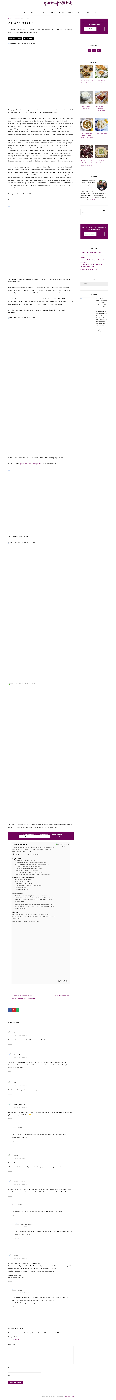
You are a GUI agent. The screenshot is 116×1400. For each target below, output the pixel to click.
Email (10, 1375)
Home (10, 19)
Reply (10, 1044)
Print (61, 981)
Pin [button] (66, 981)
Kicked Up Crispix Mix (61, 996)
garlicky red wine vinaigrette (30, 464)
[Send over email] (17, 1010)
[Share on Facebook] (10, 1010)
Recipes (17, 19)
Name (11, 1368)
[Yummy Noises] (58, 7)
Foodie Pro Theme (70, 1396)
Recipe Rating (13, 1337)
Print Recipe (29, 38)
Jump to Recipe (16, 38)
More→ (94, 199)
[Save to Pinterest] (14, 1010)
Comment (12, 1344)
